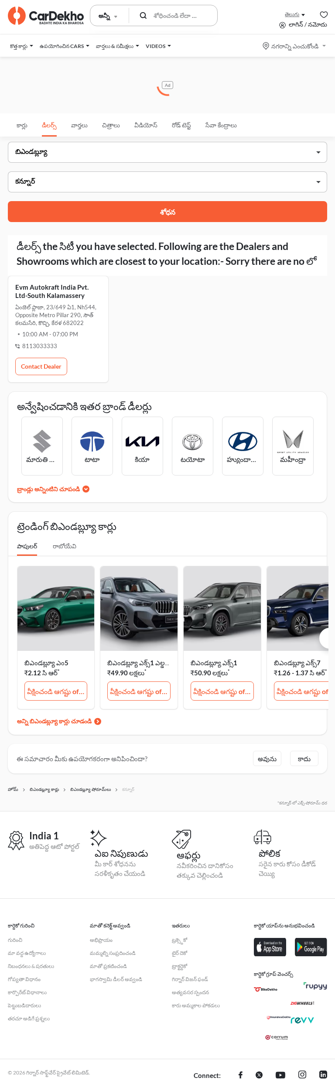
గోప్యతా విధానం (24, 979)
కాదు (304, 759)
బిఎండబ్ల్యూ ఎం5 (46, 663)
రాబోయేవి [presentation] (64, 546)
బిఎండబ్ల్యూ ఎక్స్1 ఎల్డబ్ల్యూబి (144, 663)
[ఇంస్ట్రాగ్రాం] (302, 1075)
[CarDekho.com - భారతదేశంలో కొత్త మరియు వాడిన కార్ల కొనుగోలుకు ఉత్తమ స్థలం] (46, 16)
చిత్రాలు (111, 125)
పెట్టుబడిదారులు (24, 1005)
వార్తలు (79, 125)
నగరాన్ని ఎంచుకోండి (294, 46)
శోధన (167, 212)
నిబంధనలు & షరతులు (31, 966)
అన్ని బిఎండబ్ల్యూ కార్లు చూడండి (54, 721)
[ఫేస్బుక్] (241, 1075)
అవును (267, 759)
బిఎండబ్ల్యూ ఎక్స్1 (214, 663)
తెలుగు (292, 14)
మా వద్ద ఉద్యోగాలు (27, 953)
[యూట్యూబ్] (280, 1075)
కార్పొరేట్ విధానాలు (27, 992)
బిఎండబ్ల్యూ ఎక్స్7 (297, 663)
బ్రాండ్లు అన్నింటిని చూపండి (48, 489)
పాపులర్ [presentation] (27, 546)
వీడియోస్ (145, 125)
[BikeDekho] (265, 989)
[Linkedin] (323, 1075)
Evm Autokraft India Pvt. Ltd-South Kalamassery (52, 291)
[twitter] (259, 1075)
